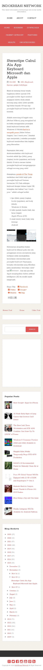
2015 (9, 563)
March (12, 612)
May (11, 605)
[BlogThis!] (11, 297)
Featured (32, 35)
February (13, 616)
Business (18, 28)
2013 (9, 623)
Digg (23, 293)
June (11, 601)
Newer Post (7, 310)
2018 (9, 552)
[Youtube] (25, 662)
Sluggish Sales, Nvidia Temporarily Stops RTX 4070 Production (24, 455)
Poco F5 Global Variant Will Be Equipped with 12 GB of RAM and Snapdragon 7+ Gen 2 (25, 478)
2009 (9, 637)
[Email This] (9, 297)
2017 (9, 556)
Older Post (36, 310)
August (12, 594)
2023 (9, 534)
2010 (9, 633)
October (13, 591)
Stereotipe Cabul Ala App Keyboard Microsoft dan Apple (21, 69)
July (11, 598)
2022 (9, 538)
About (20, 18)
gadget (16, 85)
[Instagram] (21, 662)
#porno (10, 85)
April (11, 608)
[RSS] (33, 662)
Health (11, 42)
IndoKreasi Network (21, 6)
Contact (31, 18)
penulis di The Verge (24, 174)
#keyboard (29, 82)
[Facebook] (17, 662)
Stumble (13, 293)
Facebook (23, 287)
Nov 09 (15, 577)
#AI (22, 82)
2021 (9, 542)
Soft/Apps (23, 85)
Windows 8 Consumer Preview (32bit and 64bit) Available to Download (25, 443)
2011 (9, 630)
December (14, 567)
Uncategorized (27, 42)
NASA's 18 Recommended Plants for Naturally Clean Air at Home (25, 466)
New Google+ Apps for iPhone (25, 403)
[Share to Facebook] (15, 297)
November (14, 570)
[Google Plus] (9, 662)
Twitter (13, 290)
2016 (9, 559)
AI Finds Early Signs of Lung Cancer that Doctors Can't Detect (24, 417)
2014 (9, 619)
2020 (9, 545)
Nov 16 (14, 574)
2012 (9, 626)
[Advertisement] (21, 363)
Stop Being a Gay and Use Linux (25, 498)
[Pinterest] (29, 662)
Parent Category (14, 35)
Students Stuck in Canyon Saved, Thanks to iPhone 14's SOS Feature (24, 489)
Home (9, 18)
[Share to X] (13, 297)
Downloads (33, 28)
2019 (9, 549)
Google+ (23, 290)
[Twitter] (13, 662)
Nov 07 (15, 587)
